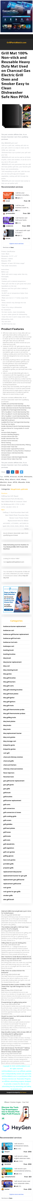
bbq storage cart (9, 741)
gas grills (6, 789)
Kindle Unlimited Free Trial (9, 438)
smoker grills (8, 895)
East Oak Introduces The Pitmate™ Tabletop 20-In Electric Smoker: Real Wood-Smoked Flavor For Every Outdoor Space (15, 1050)
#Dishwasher (28, 476)
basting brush (8, 650)
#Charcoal (13, 476)
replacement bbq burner (12, 872)
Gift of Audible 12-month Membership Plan (15, 406)
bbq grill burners (9, 682)
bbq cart (6, 666)
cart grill (6, 753)
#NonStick (3, 482)
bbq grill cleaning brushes (12, 690)
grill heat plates (9, 828)
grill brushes (7, 797)
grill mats (24, 489)
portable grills (8, 864)
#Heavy (23, 479)
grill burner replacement (12, 800)
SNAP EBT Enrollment (8, 420)
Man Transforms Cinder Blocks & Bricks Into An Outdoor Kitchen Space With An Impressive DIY (16, 958)
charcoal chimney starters (13, 757)
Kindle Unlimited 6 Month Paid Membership (15, 426)
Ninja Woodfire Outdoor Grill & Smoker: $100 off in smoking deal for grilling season (16, 1033)
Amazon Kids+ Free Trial (9, 447)
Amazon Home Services (9, 441)
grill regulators (8, 848)
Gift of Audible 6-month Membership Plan (15, 414)
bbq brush (7, 658)
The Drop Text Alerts (8, 424)
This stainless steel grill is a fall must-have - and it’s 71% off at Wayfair (15, 928)
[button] (16, 49)
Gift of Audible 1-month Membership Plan (15, 416)
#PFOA (15, 482)
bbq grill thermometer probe (13, 710)
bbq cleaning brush (10, 670)
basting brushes (9, 654)
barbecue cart (8, 630)
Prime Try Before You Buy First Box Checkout (16, 451)
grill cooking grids (9, 816)
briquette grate (9, 745)
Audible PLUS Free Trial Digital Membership (15, 422)
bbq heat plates (9, 721)
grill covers (7, 820)
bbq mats (7, 729)
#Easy (7, 479)
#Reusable (21, 482)
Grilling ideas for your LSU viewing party (13, 943)
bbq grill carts (8, 686)
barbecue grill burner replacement (16, 634)
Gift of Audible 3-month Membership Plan (15, 412)
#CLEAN (20, 476)
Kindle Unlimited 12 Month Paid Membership (15, 418)
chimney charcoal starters (13, 769)
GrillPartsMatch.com (16, 42)
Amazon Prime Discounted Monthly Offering (16, 445)
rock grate (7, 888)
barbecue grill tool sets (11, 638)
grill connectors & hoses (12, 812)
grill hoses (7, 832)
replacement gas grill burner (13, 880)
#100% (6, 476)
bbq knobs (7, 725)
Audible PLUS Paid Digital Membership (13, 410)
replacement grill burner (12, 884)
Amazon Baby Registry (8, 432)
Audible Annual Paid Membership (12, 404)
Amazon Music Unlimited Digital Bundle (14, 457)
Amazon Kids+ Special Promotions (12, 449)
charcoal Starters (9, 765)
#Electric (12, 479)
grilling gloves (8, 856)
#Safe (28, 482)
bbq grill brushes (9, 678)
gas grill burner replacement (13, 781)
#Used (9, 485)
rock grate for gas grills (11, 892)
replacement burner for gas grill (15, 876)
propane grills (8, 868)
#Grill (18, 479)
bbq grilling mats (9, 717)
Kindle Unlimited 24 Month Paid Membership (16, 408)
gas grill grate (8, 785)
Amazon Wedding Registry (10, 434)
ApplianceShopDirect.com (15, 562)
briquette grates (9, 749)
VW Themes (23, 1092)
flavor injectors (8, 773)
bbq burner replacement (12, 662)
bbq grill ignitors (9, 702)
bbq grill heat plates (10, 694)
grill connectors (9, 808)
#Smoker (3, 485)
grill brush (7, 793)
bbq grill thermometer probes (14, 713)
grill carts (6, 804)
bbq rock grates (9, 737)
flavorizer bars (8, 777)
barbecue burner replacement (14, 626)
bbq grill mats (15, 489)
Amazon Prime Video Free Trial (11, 459)
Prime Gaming (6, 443)
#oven (10, 482)
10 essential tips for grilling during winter (14, 1002)
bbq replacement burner (12, 733)
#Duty (2, 479)
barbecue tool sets (10, 642)
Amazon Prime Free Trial (9, 436)
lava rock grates (9, 860)
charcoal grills (8, 761)
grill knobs (7, 836)
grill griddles (7, 824)
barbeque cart (8, 646)
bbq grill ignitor (8, 698)
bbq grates (7, 674)
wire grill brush (8, 899)
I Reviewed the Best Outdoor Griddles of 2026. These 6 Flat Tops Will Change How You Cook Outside (16, 986)
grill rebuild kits (8, 844)
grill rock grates (9, 852)
